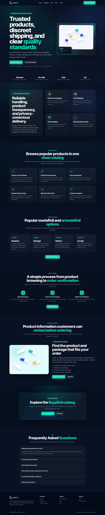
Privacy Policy (82, 501)
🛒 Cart (61, 2)
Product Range (44, 503)
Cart (60, 503)
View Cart (59, 413)
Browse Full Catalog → (52, 256)
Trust (51, 2)
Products (46, 2)
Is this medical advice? (28, 482)
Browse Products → (16, 62)
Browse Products (89, 2)
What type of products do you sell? (32, 448)
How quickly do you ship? (29, 465)
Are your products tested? (30, 459)
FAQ (56, 2)
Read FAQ (70, 376)
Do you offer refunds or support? (31, 476)
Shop (40, 2)
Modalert (42, 501)
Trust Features (63, 499)
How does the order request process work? (35, 471)
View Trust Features (30, 62)
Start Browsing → (52, 306)
